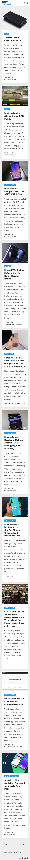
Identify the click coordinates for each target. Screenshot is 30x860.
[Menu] (27, 3)
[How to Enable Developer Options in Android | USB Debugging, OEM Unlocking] (15, 420)
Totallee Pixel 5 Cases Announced (13, 39)
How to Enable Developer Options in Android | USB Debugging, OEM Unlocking (14, 443)
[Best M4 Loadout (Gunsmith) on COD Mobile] (15, 96)
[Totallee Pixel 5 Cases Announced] (15, 20)
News (6, 33)
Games (7, 109)
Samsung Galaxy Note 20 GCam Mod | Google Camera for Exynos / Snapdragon (14, 362)
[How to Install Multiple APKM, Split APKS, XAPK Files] (15, 171)
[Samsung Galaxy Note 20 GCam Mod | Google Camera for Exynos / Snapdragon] (15, 340)
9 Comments (20, 578)
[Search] (24, 3)
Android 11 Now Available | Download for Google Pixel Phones (14, 784)
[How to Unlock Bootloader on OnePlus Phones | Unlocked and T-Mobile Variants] (15, 507)
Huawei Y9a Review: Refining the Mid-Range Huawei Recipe (14, 274)
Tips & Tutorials (10, 184)
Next (24, 844)
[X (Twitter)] (22, 858)
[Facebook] (20, 858)
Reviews (7, 266)
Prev (6, 844)
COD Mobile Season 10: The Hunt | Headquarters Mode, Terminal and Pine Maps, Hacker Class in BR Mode (14, 618)
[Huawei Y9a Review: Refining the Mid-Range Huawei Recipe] (15, 253)
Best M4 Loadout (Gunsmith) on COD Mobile (14, 116)
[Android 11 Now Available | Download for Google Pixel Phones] (15, 763)
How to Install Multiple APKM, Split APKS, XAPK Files (14, 191)
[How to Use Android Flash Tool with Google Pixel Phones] (15, 681)
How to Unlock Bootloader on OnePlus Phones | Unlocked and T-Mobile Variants (12, 530)
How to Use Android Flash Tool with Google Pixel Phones (14, 701)
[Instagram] (25, 858)
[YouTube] (27, 858)
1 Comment (19, 324)
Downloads (9, 354)
